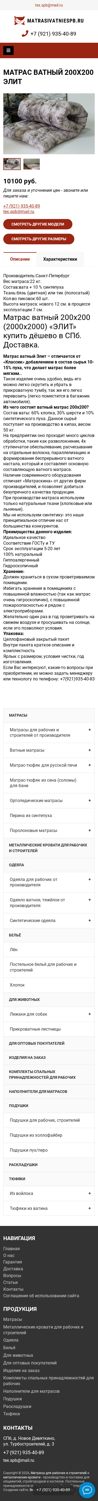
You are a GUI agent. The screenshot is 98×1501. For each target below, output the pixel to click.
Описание (20, 259)
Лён (13, 949)
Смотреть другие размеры (38, 239)
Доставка (13, 1268)
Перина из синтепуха (31, 815)
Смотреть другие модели (37, 224)
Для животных (24, 999)
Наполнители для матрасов (38, 1091)
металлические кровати (22, 1477)
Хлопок (17, 985)
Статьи (10, 1282)
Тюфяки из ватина (29, 1208)
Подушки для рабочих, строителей (45, 1120)
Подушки (18, 1106)
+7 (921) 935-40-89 (53, 33)
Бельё (15, 935)
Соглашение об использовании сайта (41, 1295)
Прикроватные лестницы (35, 1029)
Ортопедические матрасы (36, 800)
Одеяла (16, 865)
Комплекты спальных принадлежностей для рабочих (42, 1074)
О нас (8, 1255)
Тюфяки (17, 1179)
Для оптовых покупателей (37, 1043)
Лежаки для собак (28, 1014)
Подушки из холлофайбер (36, 1135)
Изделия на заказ (27, 1057)
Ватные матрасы (27, 750)
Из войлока (21, 1193)
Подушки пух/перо (29, 1150)
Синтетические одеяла (33, 920)
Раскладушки (23, 1165)
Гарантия (12, 1262)
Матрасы (18, 715)
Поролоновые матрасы (33, 830)
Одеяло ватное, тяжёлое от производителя (37, 902)
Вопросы (12, 1275)
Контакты (13, 1289)
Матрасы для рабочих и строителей (59, 1473)
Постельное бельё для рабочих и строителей (43, 967)
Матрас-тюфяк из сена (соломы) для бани (43, 783)
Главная (11, 1248)
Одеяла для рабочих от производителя (33, 882)
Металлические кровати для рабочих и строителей (48, 848)
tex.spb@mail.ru (49, 5)
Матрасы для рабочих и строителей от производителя (40, 732)
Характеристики (60, 259)
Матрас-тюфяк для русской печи (43, 765)
